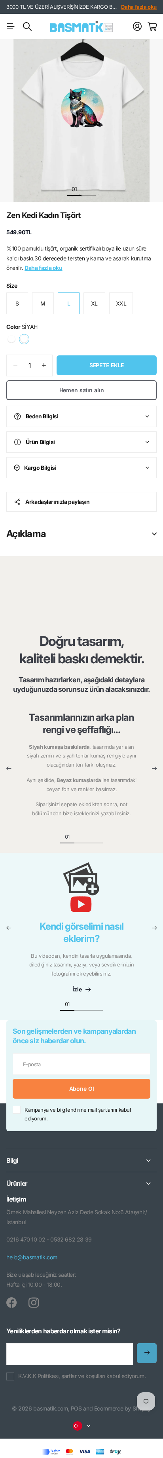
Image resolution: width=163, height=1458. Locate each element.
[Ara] (27, 26)
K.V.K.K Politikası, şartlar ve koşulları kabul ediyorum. (82, 1376)
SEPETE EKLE (106, 365)
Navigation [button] (10, 26)
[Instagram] (33, 1302)
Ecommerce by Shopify (122, 1408)
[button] (8, 768)
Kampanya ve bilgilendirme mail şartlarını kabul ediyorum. (78, 1114)
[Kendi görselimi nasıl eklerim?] (81, 891)
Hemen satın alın (81, 390)
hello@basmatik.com (31, 1257)
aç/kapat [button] (154, 534)
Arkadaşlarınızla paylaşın (57, 501)
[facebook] (11, 1303)
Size (11, 285)
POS (76, 1408)
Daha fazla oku (139, 7)
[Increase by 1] (44, 365)
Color (22, 326)
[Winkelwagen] (152, 26)
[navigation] (89, 189)
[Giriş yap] (137, 26)
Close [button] (81, 1160)
